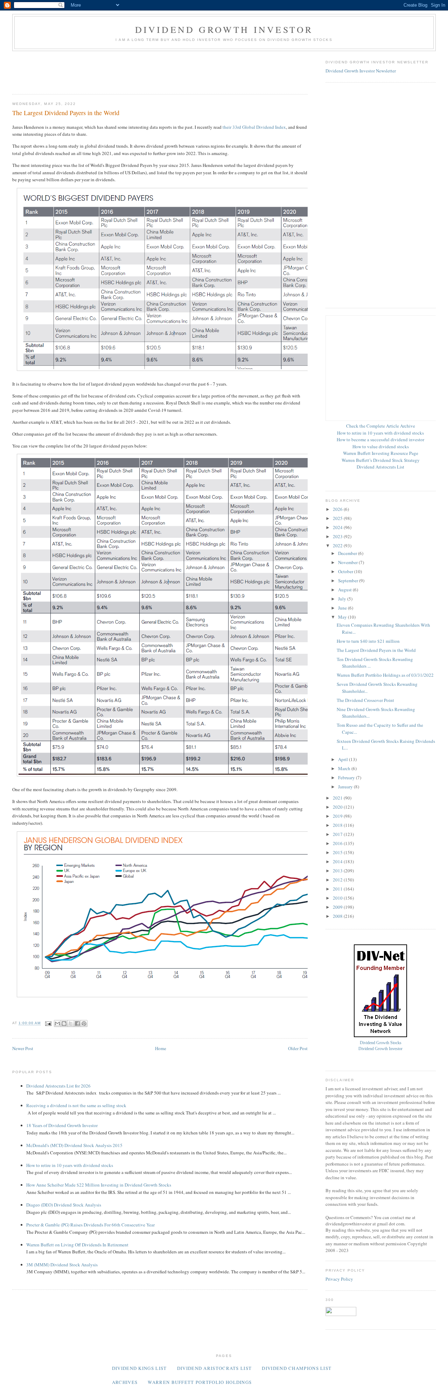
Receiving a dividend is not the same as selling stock (76, 1105)
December (348, 553)
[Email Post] (48, 1023)
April (343, 759)
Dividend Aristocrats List (380, 467)
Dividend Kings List (139, 1368)
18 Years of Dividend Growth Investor (62, 1125)
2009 (338, 907)
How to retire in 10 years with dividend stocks (69, 1165)
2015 (338, 852)
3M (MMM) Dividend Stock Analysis (62, 1264)
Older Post (298, 1048)
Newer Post (22, 1048)
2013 (338, 870)
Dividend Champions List (296, 1368)
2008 (338, 916)
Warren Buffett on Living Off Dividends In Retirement (77, 1244)
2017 (338, 834)
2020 (338, 807)
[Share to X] (70, 1023)
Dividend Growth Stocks (380, 1043)
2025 (338, 518)
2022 (338, 545)
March (344, 768)
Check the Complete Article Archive (380, 426)
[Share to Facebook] (77, 1023)
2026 (338, 509)
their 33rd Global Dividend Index (254, 127)
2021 (338, 798)
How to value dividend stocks (380, 446)
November (348, 562)
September (348, 580)
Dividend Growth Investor (224, 29)
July (342, 599)
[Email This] (57, 1023)
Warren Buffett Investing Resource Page (380, 453)
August (345, 589)
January (346, 786)
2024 (338, 527)
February (347, 777)
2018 (338, 825)
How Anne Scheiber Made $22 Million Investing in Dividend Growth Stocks (98, 1185)
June (343, 608)
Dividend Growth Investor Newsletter (361, 71)
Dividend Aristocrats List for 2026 (58, 1086)
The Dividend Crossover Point (365, 700)
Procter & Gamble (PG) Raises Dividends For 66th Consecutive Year (90, 1225)
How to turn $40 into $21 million (368, 641)
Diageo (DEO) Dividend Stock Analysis (63, 1205)
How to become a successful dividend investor (380, 439)
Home (160, 1048)
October (346, 571)
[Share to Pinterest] (84, 1023)
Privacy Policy (339, 1279)
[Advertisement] (139, 70)
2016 (338, 843)
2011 (338, 889)
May (343, 617)
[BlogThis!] (64, 1023)
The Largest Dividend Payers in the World (376, 650)
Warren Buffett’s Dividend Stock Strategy (381, 460)
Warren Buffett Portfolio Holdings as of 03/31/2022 (385, 675)
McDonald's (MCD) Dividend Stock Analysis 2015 (74, 1145)
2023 (338, 536)
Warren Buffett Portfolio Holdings (200, 1382)
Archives (125, 1382)
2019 (338, 816)
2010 (338, 898)
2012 (338, 880)
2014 (338, 861)
